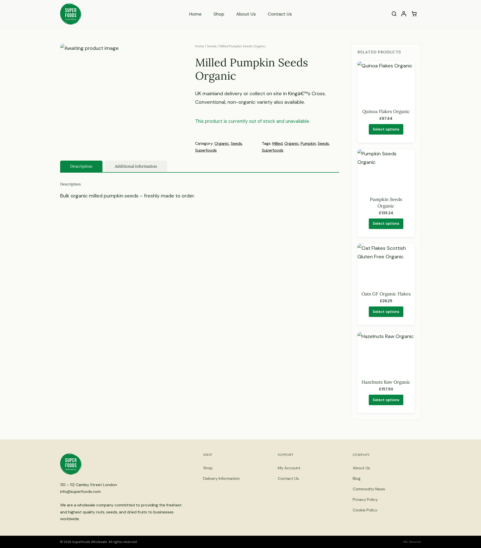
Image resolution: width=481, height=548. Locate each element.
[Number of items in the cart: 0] (414, 14)
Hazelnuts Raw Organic (386, 382)
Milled (277, 143)
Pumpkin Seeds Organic (386, 202)
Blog (356, 478)
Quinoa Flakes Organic (386, 111)
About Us (246, 14)
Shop (218, 14)
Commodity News (369, 489)
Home (195, 14)
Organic (221, 143)
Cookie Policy (365, 510)
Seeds (212, 46)
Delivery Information (221, 478)
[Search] (394, 14)
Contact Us (280, 14)
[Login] (403, 14)
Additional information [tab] (136, 166)
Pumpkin (308, 143)
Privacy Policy (365, 499)
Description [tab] (81, 166)
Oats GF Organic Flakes (386, 294)
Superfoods (206, 150)
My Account (289, 468)
